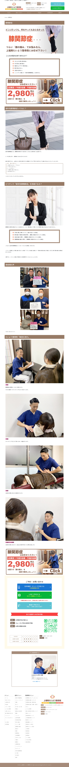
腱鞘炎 (16, 742)
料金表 (6, 704)
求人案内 (7, 722)
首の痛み (17, 755)
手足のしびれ (18, 737)
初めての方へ (8, 700)
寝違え (16, 709)
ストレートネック (19, 700)
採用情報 (7, 724)
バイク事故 (28, 737)
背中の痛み (17, 722)
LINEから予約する (57, 8)
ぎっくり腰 (17, 724)
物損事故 (27, 731)
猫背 (16, 757)
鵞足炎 (16, 728)
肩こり (16, 704)
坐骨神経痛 (17, 717)
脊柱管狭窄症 (18, 720)
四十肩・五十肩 (18, 706)
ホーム (6, 698)
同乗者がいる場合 (29, 724)
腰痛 (16, 713)
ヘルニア (17, 715)
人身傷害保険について (30, 717)
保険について (28, 713)
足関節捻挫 (17, 744)
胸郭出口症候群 (18, 711)
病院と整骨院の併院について (32, 711)
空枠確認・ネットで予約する (34, 587)
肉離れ (16, 739)
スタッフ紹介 (8, 706)
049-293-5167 (58, 4)
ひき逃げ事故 (28, 739)
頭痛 (16, 702)
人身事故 (27, 728)
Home (6, 17)
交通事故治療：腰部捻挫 (31, 702)
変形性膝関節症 (18, 750)
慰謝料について (29, 720)
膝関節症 (17, 733)
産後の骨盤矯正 (18, 698)
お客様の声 (7, 702)
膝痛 (16, 731)
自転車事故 (28, 742)
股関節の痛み (18, 726)
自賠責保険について (30, 715)
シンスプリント (18, 746)
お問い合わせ (8, 711)
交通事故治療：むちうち (31, 700)
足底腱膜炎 (17, 735)
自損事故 (27, 733)
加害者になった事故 (30, 726)
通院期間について (29, 722)
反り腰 (16, 753)
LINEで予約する (34, 595)
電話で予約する (34, 606)
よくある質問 (8, 709)
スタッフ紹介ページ (36, 681)
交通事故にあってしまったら (32, 698)
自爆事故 (27, 735)
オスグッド (17, 748)
